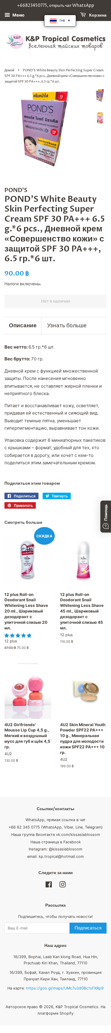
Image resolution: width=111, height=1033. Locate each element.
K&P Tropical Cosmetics (77, 1007)
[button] (18, 635)
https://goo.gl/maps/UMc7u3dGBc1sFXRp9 (65, 988)
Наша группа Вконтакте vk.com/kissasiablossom (55, 834)
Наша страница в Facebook (55, 842)
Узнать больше (67, 325)
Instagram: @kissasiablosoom (55, 849)
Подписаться (88, 928)
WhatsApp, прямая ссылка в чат (55, 820)
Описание (23, 325)
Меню (18, 14)
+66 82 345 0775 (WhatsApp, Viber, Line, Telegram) (56, 827)
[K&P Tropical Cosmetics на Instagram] (62, 886)
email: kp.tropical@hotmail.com (55, 856)
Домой (9, 70)
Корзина (97, 15)
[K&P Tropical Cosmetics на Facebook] (48, 886)
